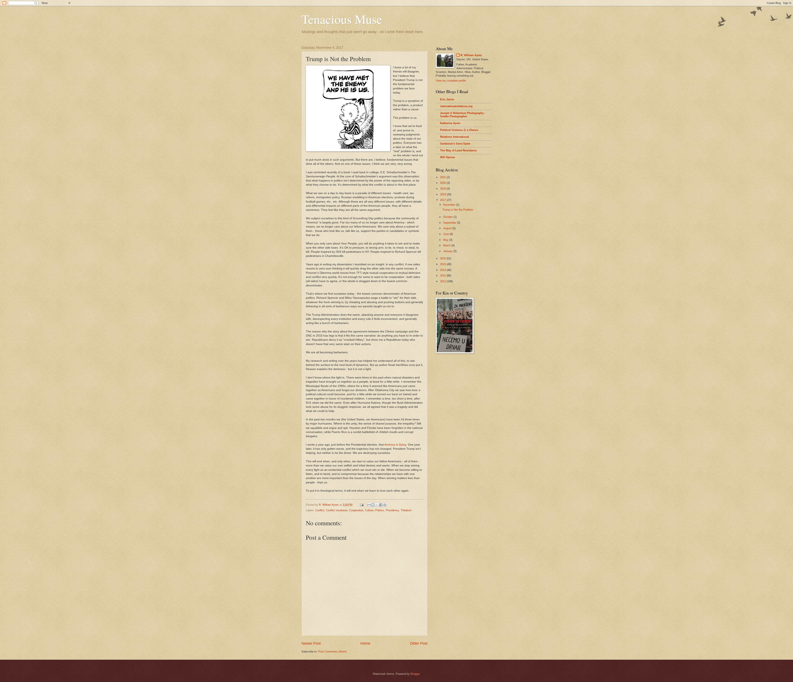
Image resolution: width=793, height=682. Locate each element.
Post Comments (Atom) (332, 651)
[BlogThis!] (373, 505)
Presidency (392, 510)
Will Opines (447, 157)
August (447, 228)
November (449, 204)
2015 (443, 264)
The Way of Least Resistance (458, 150)
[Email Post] (361, 504)
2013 (443, 275)
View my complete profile (451, 80)
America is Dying (395, 444)
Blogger (415, 673)
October (448, 216)
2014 (443, 270)
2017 (443, 200)
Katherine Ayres (450, 123)
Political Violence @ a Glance (459, 130)
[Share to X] (377, 505)
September (450, 222)
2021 (443, 177)
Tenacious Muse (342, 19)
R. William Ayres (471, 55)
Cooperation (356, 510)
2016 (443, 258)
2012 (443, 281)
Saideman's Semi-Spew (455, 143)
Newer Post (311, 643)
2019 (443, 188)
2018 (443, 194)
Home (365, 643)
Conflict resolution (337, 510)
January (448, 251)
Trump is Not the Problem (457, 209)
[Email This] (369, 505)
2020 (443, 182)
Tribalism (406, 510)
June (446, 234)
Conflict (319, 510)
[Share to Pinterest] (385, 505)
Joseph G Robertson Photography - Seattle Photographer (462, 114)
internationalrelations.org (456, 106)
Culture (369, 510)
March (447, 245)
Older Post (418, 643)
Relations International (454, 136)
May (446, 239)
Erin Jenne (447, 99)
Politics (379, 510)
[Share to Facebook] (381, 505)
